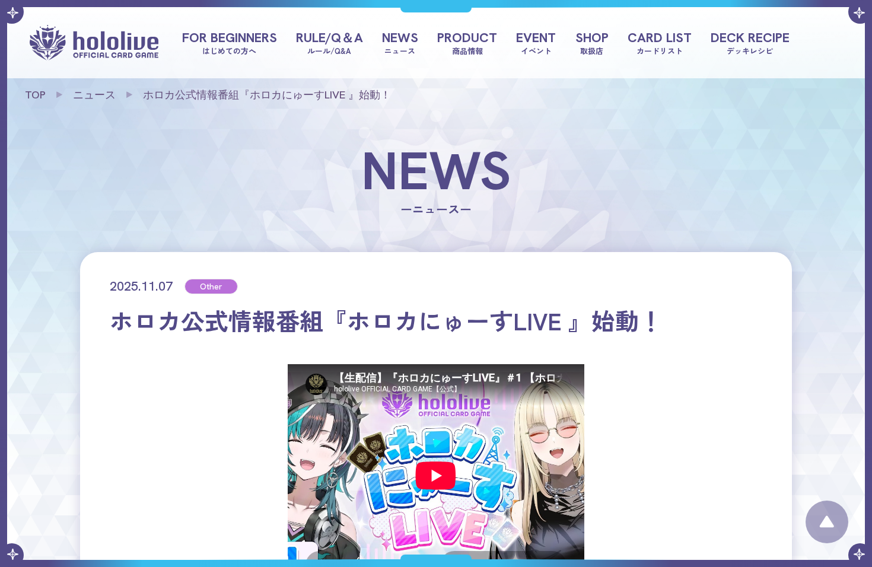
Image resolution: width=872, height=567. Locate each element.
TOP (35, 94)
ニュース (94, 94)
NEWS (400, 42)
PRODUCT (467, 42)
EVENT (536, 42)
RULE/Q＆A (329, 42)
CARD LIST (660, 42)
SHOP (592, 42)
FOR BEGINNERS (229, 42)
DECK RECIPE (750, 42)
